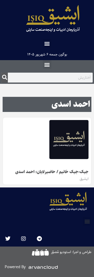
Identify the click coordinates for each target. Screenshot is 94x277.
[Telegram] (39, 239)
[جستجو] (4, 78)
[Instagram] (23, 239)
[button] (47, 43)
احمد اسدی (70, 104)
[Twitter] (8, 239)
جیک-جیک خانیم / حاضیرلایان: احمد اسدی (52, 172)
